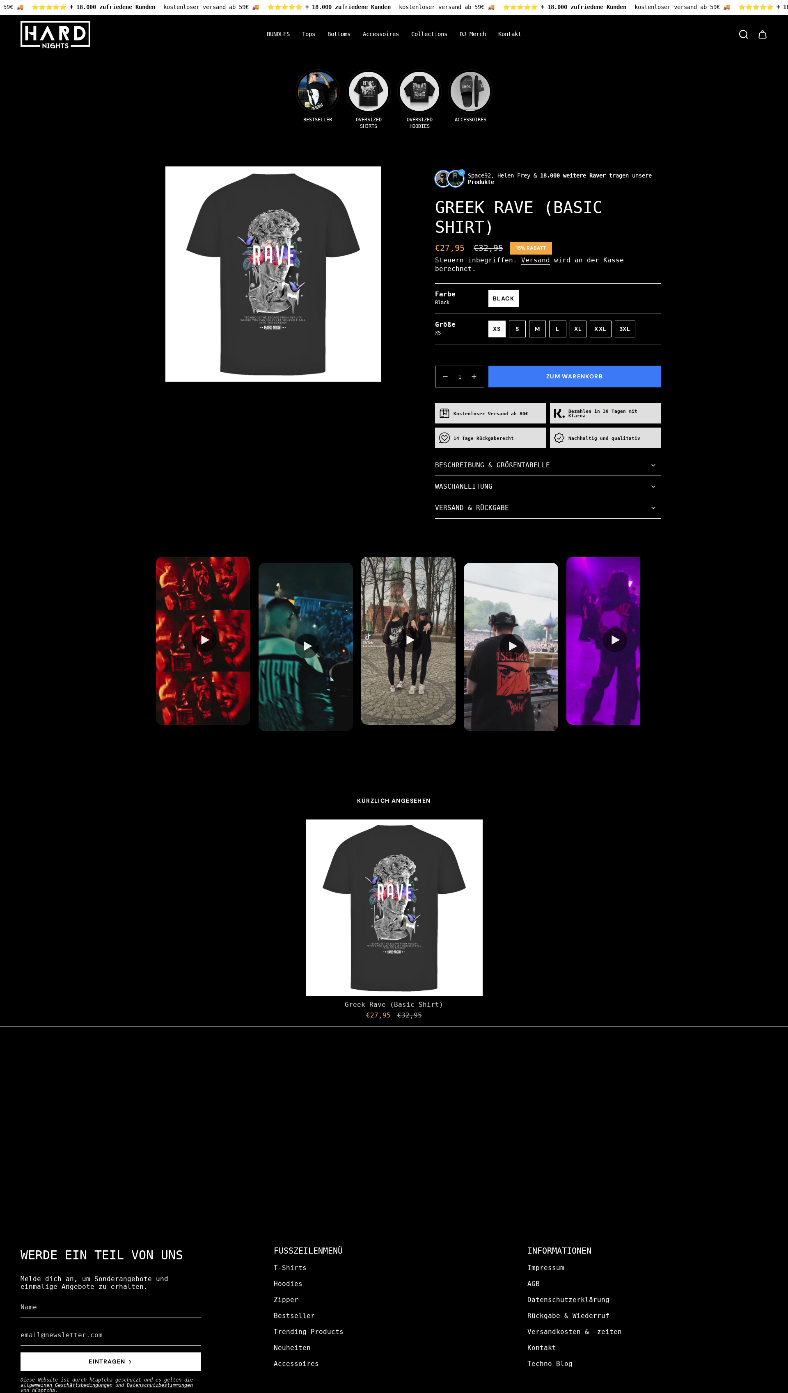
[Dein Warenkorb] (762, 34)
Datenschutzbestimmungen (160, 1385)
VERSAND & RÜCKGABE (472, 508)
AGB (533, 1284)
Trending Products (309, 1332)
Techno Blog (550, 1364)
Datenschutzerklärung (568, 1300)
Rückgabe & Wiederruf (568, 1316)
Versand (535, 260)
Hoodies (288, 1284)
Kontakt (541, 1348)
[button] (308, 34)
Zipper (286, 1300)
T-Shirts (290, 1268)
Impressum (545, 1268)
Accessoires (296, 1364)
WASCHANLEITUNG (463, 486)
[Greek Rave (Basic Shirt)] (394, 907)
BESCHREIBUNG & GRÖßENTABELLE (492, 465)
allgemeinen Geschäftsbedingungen (66, 1385)
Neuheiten (292, 1348)
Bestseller (294, 1316)
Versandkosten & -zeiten (574, 1332)
